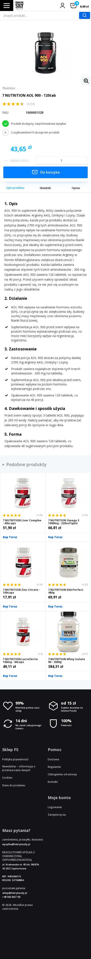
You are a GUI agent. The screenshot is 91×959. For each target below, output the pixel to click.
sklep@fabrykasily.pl (14, 892)
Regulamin (54, 767)
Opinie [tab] (76, 188)
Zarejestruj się (57, 814)
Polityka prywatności (15, 759)
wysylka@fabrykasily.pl (16, 844)
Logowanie (55, 807)
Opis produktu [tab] (15, 188)
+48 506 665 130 (11, 896)
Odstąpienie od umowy (62, 774)
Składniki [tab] (45, 188)
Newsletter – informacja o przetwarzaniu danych (18, 768)
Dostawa (53, 759)
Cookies (7, 777)
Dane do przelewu (13, 785)
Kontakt (53, 782)
